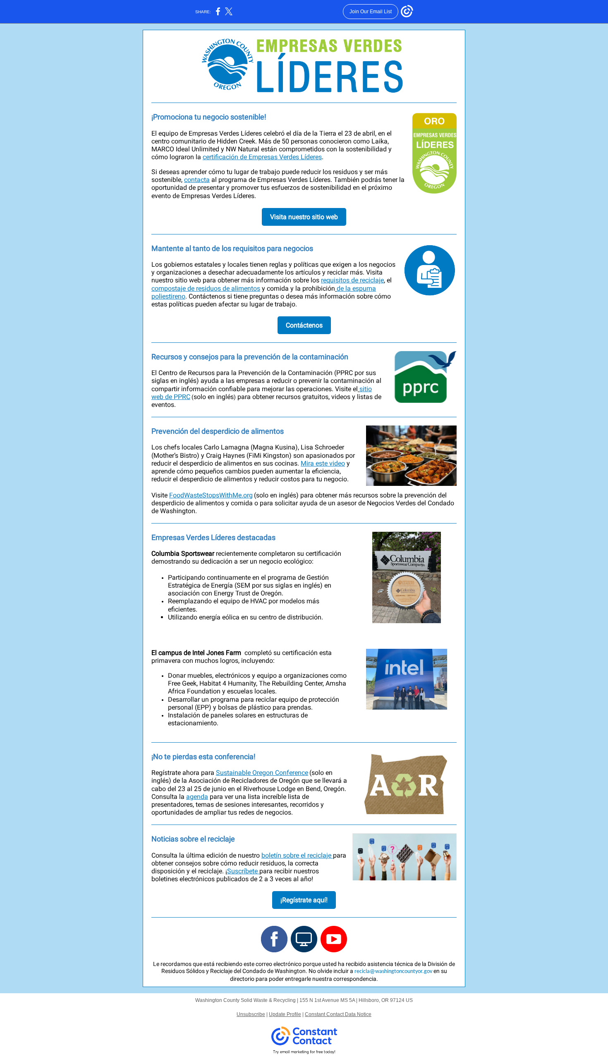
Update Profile (285, 1014)
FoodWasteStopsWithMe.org (211, 495)
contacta (197, 180)
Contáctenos (304, 325)
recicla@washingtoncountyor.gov (393, 971)
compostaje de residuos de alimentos (205, 288)
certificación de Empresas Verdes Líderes (262, 157)
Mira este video (323, 463)
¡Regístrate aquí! (304, 900)
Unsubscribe (251, 1014)
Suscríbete (243, 871)
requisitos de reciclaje (352, 280)
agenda (197, 797)
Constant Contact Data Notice (338, 1014)
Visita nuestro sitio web (304, 217)
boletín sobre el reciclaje (297, 855)
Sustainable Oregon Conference (262, 773)
